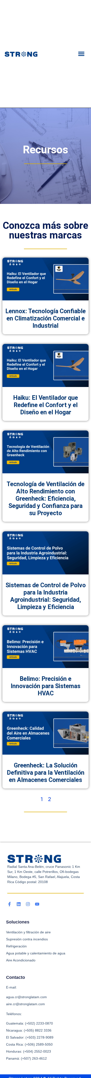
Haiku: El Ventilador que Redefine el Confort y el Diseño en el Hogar (45, 405)
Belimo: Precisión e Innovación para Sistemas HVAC (45, 686)
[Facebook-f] (9, 904)
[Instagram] (28, 904)
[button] (81, 54)
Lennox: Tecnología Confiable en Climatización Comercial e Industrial (45, 318)
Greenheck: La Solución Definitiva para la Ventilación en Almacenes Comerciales (45, 772)
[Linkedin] (19, 904)
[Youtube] (37, 904)
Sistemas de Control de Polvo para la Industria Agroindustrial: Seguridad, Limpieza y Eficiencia (46, 596)
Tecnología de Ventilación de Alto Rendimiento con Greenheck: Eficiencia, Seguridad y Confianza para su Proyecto (45, 499)
